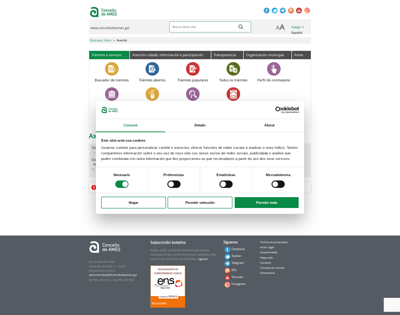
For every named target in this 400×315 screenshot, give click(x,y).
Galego (296, 27)
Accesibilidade (268, 252)
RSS (234, 270)
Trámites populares (193, 80)
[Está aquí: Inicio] (104, 14)
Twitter (236, 256)
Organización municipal (265, 54)
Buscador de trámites (112, 80)
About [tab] (269, 125)
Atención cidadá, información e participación (167, 54)
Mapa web (266, 257)
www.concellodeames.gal (110, 28)
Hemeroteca (267, 273)
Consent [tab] (131, 125)
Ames (298, 54)
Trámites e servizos (106, 54)
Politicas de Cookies (272, 267)
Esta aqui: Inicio (100, 40)
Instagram (238, 284)
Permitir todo (266, 203)
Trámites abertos (152, 80)
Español (296, 33)
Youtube (237, 277)
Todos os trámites (233, 80)
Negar (133, 203)
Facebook (238, 249)
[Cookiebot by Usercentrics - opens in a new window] (279, 110)
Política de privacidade (274, 242)
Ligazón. (203, 259)
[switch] (174, 184)
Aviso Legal (267, 247)
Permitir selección (200, 203)
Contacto (265, 262)
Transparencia (225, 54)
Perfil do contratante (273, 80)
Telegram (237, 263)
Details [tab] (200, 125)
